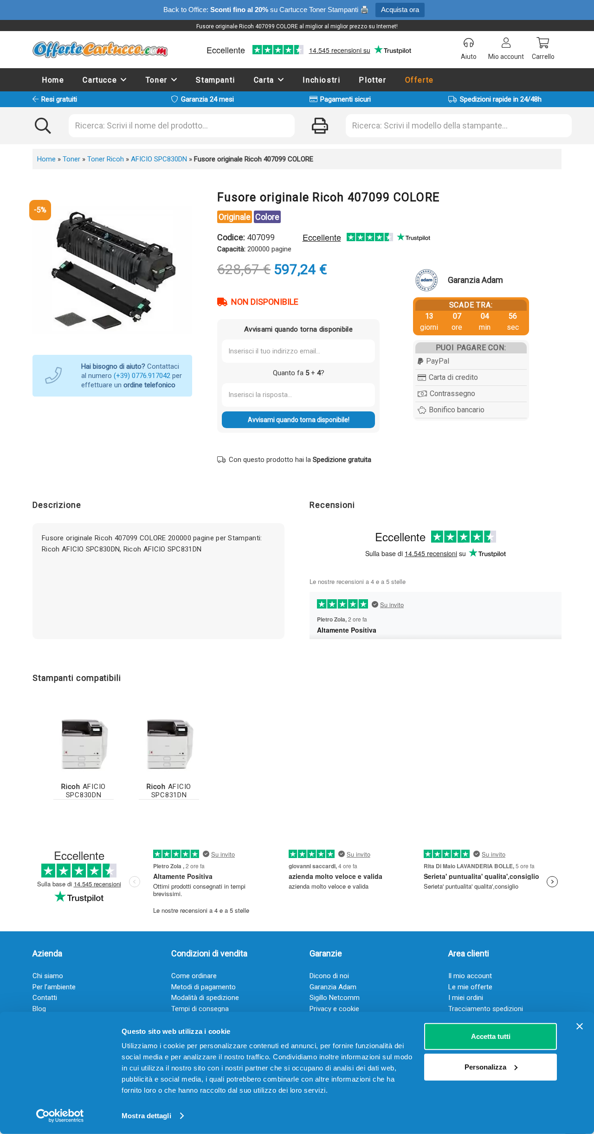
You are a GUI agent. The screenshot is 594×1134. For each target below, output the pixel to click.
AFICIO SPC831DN (169, 790)
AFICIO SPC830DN (159, 159)
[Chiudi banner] (579, 1026)
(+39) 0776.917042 (142, 376)
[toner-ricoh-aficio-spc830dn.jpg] (83, 743)
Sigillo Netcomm (335, 997)
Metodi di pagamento (203, 987)
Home (46, 159)
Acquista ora (400, 9)
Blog (39, 1009)
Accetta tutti (490, 1036)
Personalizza (485, 1066)
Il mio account (470, 976)
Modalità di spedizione (205, 997)
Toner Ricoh (105, 159)
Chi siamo (47, 976)
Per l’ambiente (54, 987)
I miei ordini (465, 997)
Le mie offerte (470, 987)
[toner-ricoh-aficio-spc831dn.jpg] (169, 743)
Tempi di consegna (200, 1009)
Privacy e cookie (334, 1009)
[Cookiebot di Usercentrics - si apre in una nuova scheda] (60, 1116)
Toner (71, 159)
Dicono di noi (329, 976)
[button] (124, 79)
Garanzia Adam (333, 987)
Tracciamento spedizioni (485, 1009)
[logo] (100, 49)
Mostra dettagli (146, 1116)
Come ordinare (194, 976)
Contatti (44, 997)
